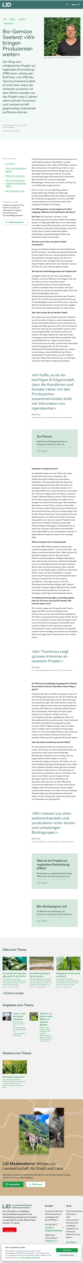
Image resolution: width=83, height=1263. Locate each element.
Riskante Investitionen (15, 176)
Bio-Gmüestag (66, 917)
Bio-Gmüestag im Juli (15, 191)
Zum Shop (70, 1242)
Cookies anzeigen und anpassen (29, 1257)
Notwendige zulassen (67, 1255)
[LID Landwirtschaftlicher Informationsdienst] (17, 1206)
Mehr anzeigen (42, 451)
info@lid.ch (50, 1241)
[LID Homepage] (7, 5)
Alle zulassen (67, 1250)
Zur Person (10, 164)
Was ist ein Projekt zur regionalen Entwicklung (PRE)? (16, 183)
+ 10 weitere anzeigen (13, 993)
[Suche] (67, 5)
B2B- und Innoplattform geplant (16, 169)
